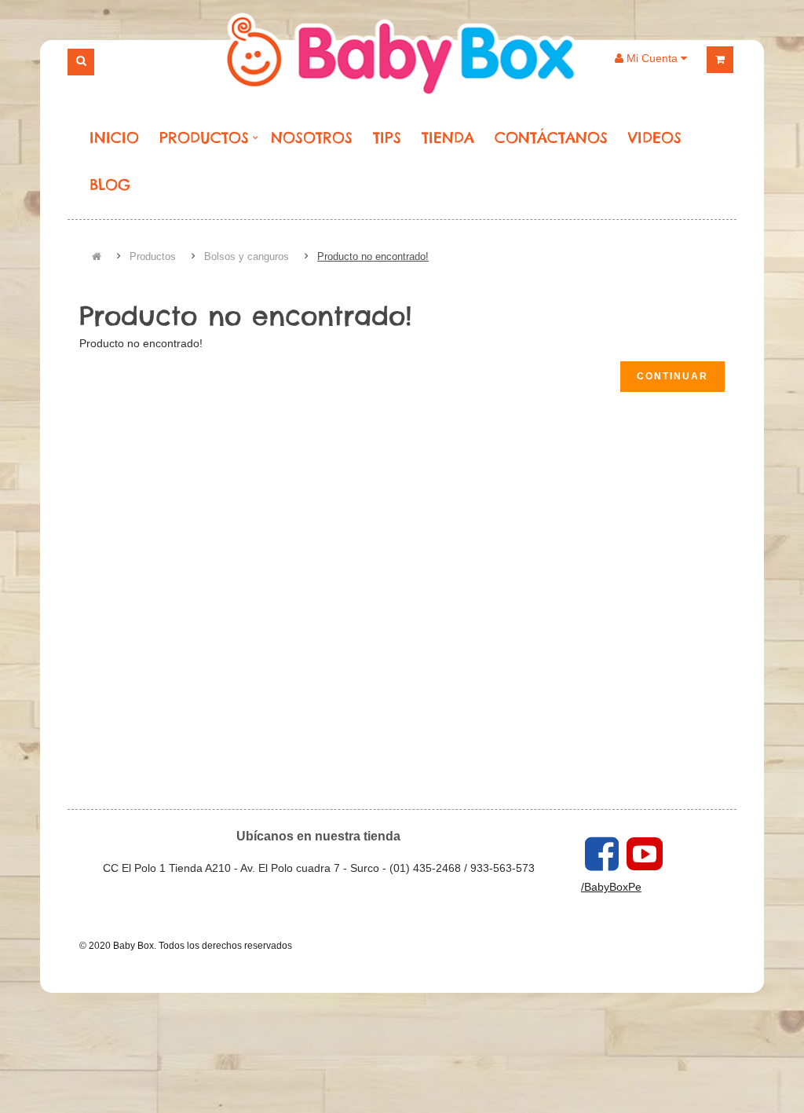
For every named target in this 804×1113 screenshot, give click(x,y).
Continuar (672, 376)
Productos (153, 256)
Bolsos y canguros (246, 256)
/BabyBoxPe (611, 887)
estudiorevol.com (330, 945)
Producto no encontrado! (373, 256)
